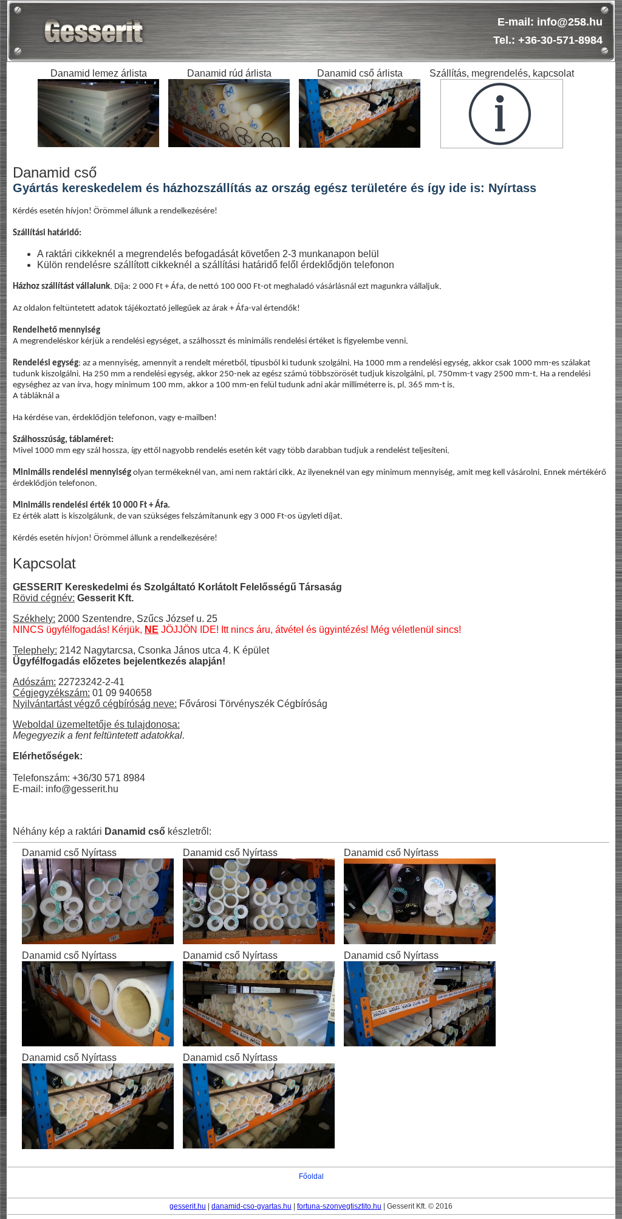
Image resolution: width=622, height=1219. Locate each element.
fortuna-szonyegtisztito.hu (339, 1206)
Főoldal (311, 1176)
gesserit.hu (187, 1206)
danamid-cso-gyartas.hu (251, 1206)
